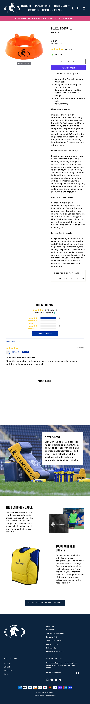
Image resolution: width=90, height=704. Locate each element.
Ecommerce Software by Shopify (45, 695)
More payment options (68, 73)
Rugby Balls (26, 6)
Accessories (33, 10)
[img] (12, 348)
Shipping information (68, 273)
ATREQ (7, 667)
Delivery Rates (52, 648)
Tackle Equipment (43, 6)
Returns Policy (52, 637)
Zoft (6, 674)
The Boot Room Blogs (55, 633)
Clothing (56, 10)
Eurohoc (8, 671)
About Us (50, 626)
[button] (57, 49)
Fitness (45, 10)
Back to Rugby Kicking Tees (46, 602)
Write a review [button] (44, 333)
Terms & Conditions (54, 641)
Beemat (7, 663)
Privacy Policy (52, 644)
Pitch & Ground (61, 6)
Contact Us (50, 630)
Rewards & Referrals (55, 652)
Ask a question (68, 279)
